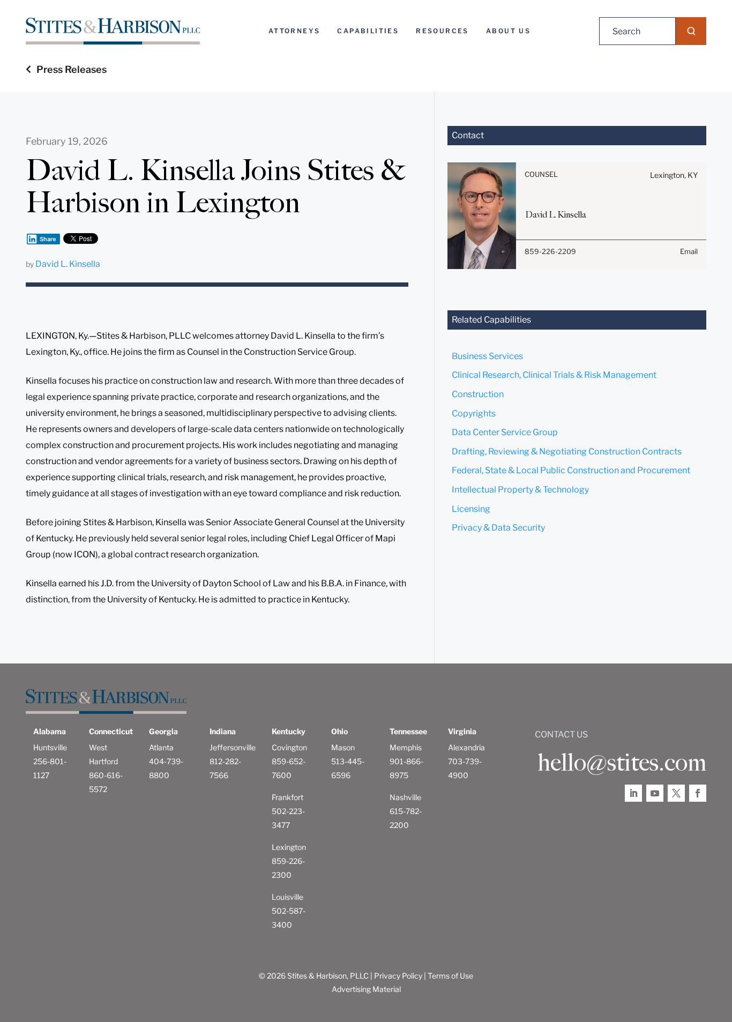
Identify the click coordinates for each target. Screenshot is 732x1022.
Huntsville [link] (50, 747)
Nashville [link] (405, 797)
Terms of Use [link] (450, 975)
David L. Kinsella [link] (67, 264)
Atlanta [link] (161, 747)
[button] (691, 31)
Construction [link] (478, 394)
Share (48, 239)
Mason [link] (343, 747)
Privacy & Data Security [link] (498, 528)
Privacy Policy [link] (398, 975)
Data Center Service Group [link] (505, 432)
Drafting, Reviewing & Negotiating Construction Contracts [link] (567, 451)
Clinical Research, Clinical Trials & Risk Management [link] (554, 375)
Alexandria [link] (466, 747)
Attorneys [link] (294, 31)
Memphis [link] (406, 747)
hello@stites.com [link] (621, 762)
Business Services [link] (487, 356)
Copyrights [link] (474, 413)
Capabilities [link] (368, 31)
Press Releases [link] (71, 69)
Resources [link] (442, 31)
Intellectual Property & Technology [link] (520, 489)
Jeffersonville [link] (233, 747)
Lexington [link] (289, 847)
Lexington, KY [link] (674, 175)
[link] (113, 31)
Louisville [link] (287, 896)
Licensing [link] (471, 509)
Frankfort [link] (287, 797)
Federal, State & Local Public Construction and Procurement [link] (571, 470)
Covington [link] (289, 747)
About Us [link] (508, 31)
